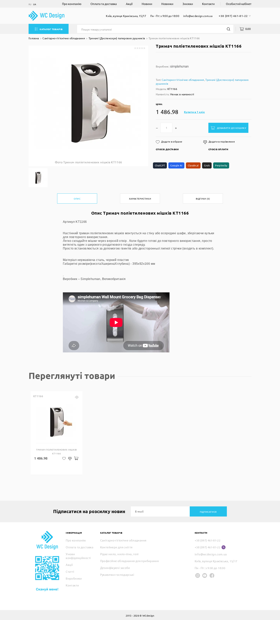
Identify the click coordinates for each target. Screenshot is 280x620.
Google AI (176, 165)
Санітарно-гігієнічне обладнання (63, 38)
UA (34, 4)
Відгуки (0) (203, 198)
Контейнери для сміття (116, 547)
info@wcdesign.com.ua (197, 16)
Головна (34, 38)
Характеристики (140, 198)
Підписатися (208, 511)
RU (30, 4)
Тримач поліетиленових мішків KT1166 (174, 38)
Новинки (167, 4)
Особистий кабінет (238, 4)
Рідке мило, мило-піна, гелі (119, 554)
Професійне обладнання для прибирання (129, 561)
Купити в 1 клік (194, 112)
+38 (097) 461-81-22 (234, 16)
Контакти (208, 4)
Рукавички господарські (117, 574)
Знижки (187, 4)
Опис (77, 198)
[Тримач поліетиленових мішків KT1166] (38, 177)
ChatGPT (160, 165)
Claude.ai (193, 165)
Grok (207, 165)
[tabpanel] (56, 432)
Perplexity (221, 165)
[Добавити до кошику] (76, 458)
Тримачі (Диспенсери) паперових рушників (117, 38)
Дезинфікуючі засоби (115, 567)
